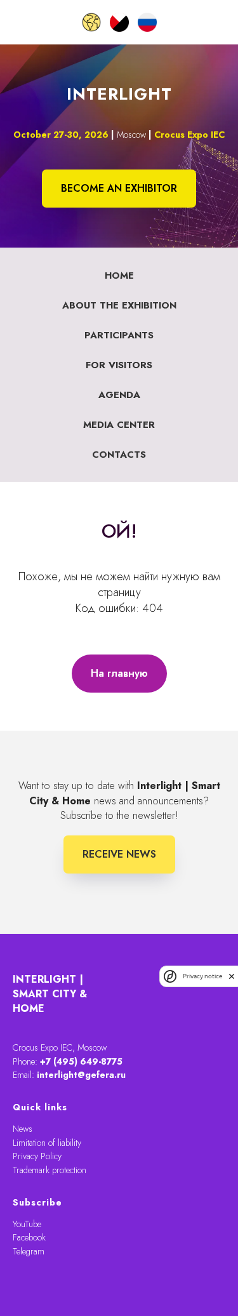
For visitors (119, 365)
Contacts (119, 455)
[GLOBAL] (91, 22)
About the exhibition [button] (119, 305)
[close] (231, 976)
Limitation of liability (47, 1142)
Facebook (29, 1237)
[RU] (147, 22)
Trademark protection (49, 1170)
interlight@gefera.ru (81, 1074)
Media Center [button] (119, 425)
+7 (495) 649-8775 (81, 1061)
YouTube (27, 1224)
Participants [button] (119, 335)
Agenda (119, 395)
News (22, 1128)
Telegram (28, 1251)
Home (119, 275)
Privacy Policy (37, 1156)
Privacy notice (202, 976)
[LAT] (119, 22)
